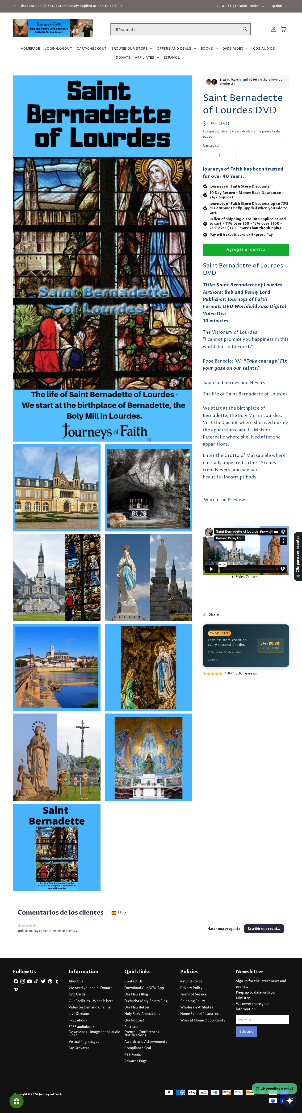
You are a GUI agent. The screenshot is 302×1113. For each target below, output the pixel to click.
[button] (132, 48)
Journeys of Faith (50, 1094)
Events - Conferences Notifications (141, 1033)
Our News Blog (136, 994)
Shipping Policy (192, 1001)
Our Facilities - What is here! (91, 1001)
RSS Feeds (132, 1054)
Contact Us (133, 981)
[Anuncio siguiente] (217, 6)
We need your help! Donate (91, 988)
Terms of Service (193, 994)
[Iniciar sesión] (273, 29)
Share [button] (214, 614)
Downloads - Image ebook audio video (94, 1033)
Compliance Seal (137, 1048)
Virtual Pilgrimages (84, 1041)
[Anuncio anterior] (14, 6)
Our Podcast (134, 1020)
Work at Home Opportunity (202, 1020)
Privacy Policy (191, 988)
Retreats (131, 1027)
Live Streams (79, 1014)
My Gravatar (79, 1048)
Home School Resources (199, 1014)
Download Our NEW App (144, 988)
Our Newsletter (137, 1007)
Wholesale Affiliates (196, 1007)
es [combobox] (119, 913)
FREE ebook (78, 1020)
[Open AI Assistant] (289, 1100)
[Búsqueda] (245, 29)
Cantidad (211, 145)
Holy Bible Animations (142, 1014)
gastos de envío (222, 131)
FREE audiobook (81, 1027)
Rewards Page (135, 1061)
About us (76, 981)
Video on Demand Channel (90, 1007)
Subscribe (246, 1031)
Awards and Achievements (145, 1041)
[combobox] (181, 29)
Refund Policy (191, 981)
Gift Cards (77, 994)
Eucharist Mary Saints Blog (146, 1001)
